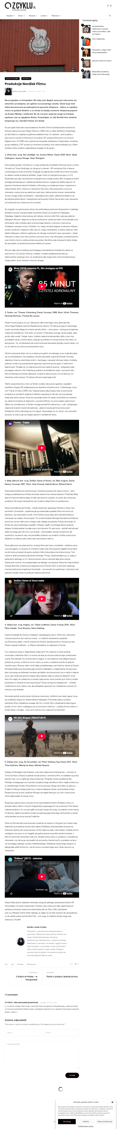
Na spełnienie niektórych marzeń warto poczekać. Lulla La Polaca (101, 30)
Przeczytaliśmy (12, 78)
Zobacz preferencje (104, 1121)
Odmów (86, 1121)
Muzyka (32, 16)
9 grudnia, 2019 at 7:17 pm (48, 1002)
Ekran (20, 16)
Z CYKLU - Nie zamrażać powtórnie (21, 1002)
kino (12, 964)
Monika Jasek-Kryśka (19, 91)
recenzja (20, 964)
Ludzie (43, 16)
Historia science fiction (102, 60)
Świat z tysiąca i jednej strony (62, 976)
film (6, 964)
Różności (55, 16)
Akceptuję (67, 1121)
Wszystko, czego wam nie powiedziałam (101, 51)
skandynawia (31, 964)
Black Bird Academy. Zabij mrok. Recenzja (100, 72)
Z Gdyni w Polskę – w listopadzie (26, 978)
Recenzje (26, 78)
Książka (10, 16)
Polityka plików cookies (85, 1126)
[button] (112, 1102)
